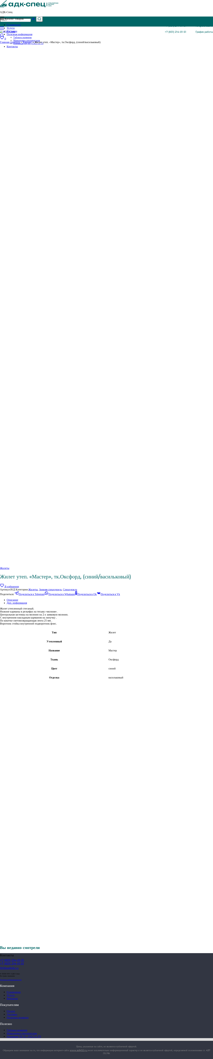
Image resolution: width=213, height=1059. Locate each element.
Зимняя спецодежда (50, 589)
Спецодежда (70, 589)
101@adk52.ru (204, 26)
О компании (14, 992)
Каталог (27, 42)
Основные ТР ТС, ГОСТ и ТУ (24, 1036)
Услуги (11, 995)
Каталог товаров (14, 18)
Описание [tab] (12, 599)
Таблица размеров (22, 37)
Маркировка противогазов (26, 40)
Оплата (11, 1011)
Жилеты (4, 568)
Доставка (12, 1014)
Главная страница (10, 42)
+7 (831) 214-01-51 (175, 32)
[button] (202, 32)
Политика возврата (17, 1017)
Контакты (12, 998)
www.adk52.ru (79, 1050)
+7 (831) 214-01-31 (175, 26)
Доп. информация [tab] (17, 602)
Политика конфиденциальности (10, 980)
